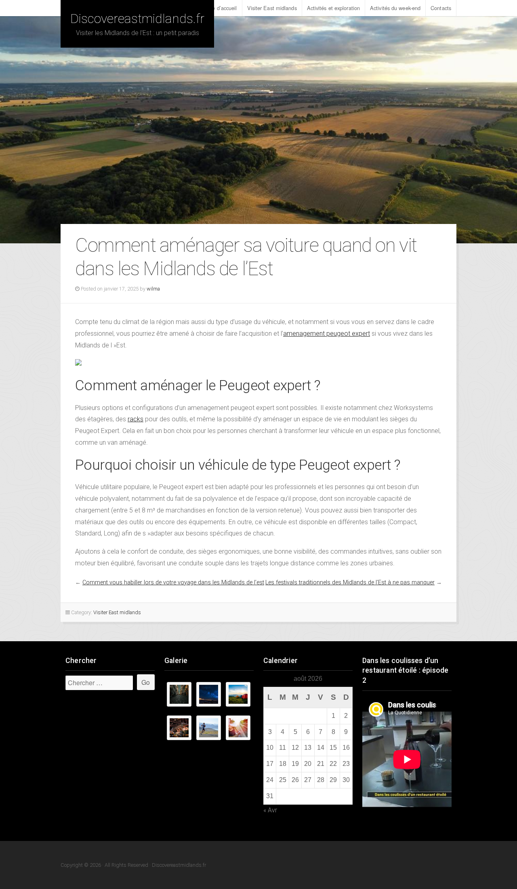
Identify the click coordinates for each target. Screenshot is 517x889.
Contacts (441, 8)
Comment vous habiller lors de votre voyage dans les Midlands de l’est (173, 582)
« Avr (270, 810)
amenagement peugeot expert (326, 333)
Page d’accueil (220, 8)
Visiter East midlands (272, 8)
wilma (153, 289)
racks (135, 419)
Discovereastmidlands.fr (137, 18)
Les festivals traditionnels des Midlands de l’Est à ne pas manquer (350, 582)
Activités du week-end (395, 8)
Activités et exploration (333, 8)
